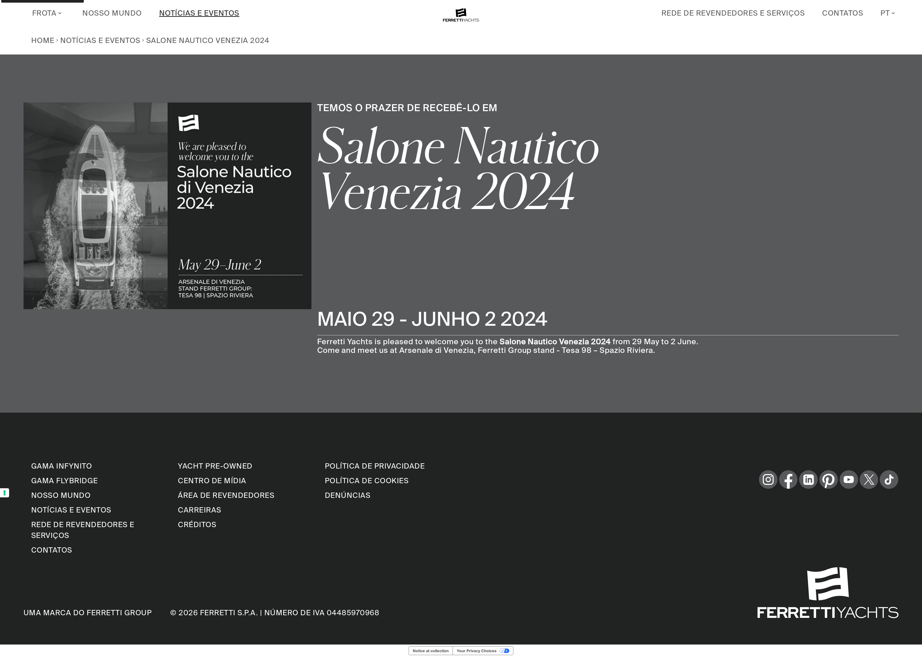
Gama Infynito (61, 466)
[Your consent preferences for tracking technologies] (4, 492)
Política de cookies (367, 480)
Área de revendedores (226, 495)
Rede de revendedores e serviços (733, 13)
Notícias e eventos (199, 13)
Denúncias (348, 495)
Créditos (197, 524)
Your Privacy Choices (477, 650)
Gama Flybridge (64, 480)
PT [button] (885, 13)
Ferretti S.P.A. (229, 613)
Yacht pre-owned (215, 466)
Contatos (842, 13)
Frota (44, 13)
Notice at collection (431, 650)
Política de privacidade (375, 466)
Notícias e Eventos (100, 40)
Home (43, 40)
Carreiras (199, 510)
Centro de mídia (212, 480)
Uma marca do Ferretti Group (88, 613)
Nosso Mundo (112, 13)
